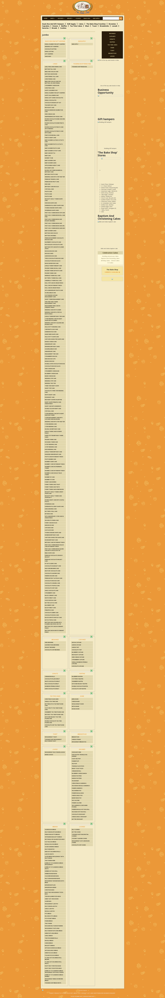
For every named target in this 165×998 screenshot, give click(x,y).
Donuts (55, 26)
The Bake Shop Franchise (96, 24)
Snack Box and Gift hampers (53, 24)
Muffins (64, 26)
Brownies (112, 24)
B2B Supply (96, 18)
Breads (69, 18)
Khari (87, 26)
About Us (77, 993)
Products (57, 993)
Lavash (114, 26)
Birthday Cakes (105, 260)
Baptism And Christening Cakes (110, 258)
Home (45, 18)
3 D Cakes (110, 263)
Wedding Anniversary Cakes (110, 256)
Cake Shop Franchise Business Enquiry (102, 993)
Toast (94, 26)
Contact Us (85, 993)
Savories (61, 18)
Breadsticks (104, 26)
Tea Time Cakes (76, 26)
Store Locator (67, 993)
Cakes (52, 18)
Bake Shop (91, 996)
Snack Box (86, 18)
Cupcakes (45, 26)
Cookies (78, 18)
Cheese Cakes (115, 260)
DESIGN (85, 996)
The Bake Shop (82, 7)
